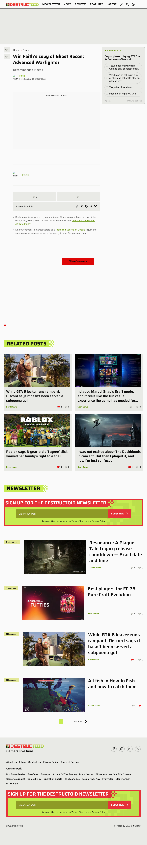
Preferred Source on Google (70, 229)
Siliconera (101, 774)
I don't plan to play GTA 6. (122, 93)
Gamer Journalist (15, 778)
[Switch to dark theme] (133, 4)
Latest (112, 4)
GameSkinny (34, 778)
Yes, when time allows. (121, 87)
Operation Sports (52, 778)
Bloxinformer (123, 778)
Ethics (22, 762)
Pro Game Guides (15, 774)
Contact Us (34, 762)
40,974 (78, 721)
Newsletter (51, 4)
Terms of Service (79, 521)
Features (96, 4)
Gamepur (46, 774)
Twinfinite (33, 774)
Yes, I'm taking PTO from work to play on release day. (124, 67)
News (67, 4)
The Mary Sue (72, 778)
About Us (11, 762)
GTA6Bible (12, 783)
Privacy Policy (98, 521)
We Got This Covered (120, 774)
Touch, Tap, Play (91, 778)
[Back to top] (5, 324)
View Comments (78, 261)
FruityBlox (107, 778)
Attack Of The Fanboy (65, 774)
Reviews (81, 4)
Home (16, 50)
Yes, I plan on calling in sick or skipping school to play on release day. (124, 78)
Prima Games (86, 774)
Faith (22, 75)
